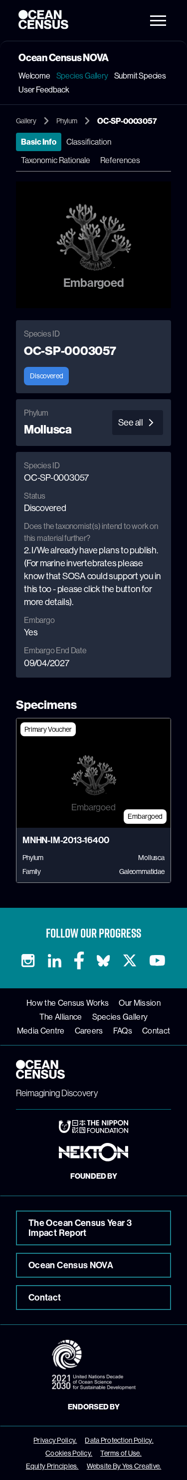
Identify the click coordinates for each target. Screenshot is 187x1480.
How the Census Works (67, 1002)
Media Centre (41, 1030)
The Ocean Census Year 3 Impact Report (80, 1227)
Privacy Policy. (55, 1440)
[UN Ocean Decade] (94, 1365)
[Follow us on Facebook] (79, 960)
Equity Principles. (52, 1466)
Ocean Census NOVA (70, 1265)
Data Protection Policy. (119, 1440)
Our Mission (140, 1002)
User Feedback (43, 89)
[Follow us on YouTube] (157, 960)
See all (130, 422)
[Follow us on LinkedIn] (55, 960)
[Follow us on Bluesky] (103, 960)
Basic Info (38, 142)
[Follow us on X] (129, 960)
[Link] (94, 1126)
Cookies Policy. (68, 1453)
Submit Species (140, 76)
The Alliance (60, 1016)
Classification (88, 142)
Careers (89, 1030)
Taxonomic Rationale (55, 160)
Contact (156, 1030)
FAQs (122, 1030)
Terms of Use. (121, 1453)
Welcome (34, 76)
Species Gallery (82, 76)
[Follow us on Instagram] (28, 960)
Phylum (66, 120)
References (120, 160)
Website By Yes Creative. (124, 1466)
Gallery (26, 120)
